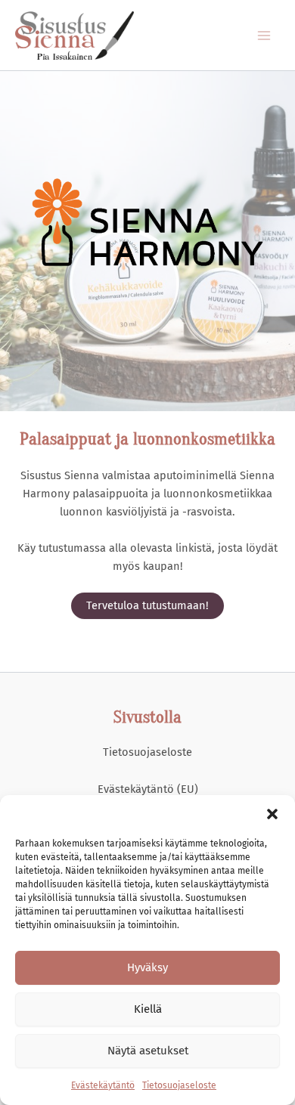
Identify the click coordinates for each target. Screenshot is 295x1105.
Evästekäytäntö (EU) (148, 789)
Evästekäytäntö (103, 1085)
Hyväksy (147, 967)
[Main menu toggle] (264, 35)
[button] (272, 814)
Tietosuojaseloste (179, 1085)
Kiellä (148, 1009)
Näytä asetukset (147, 1050)
